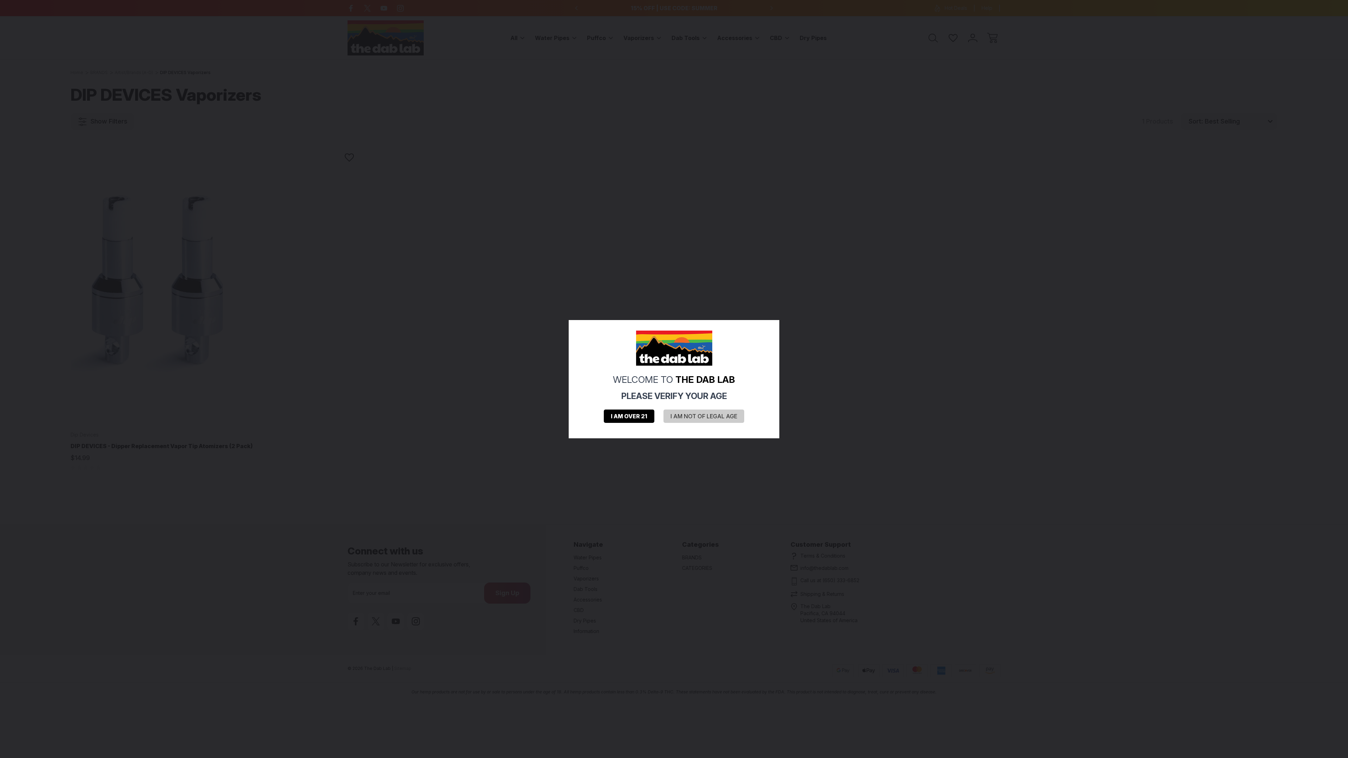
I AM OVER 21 (629, 416)
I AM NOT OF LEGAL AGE (703, 416)
